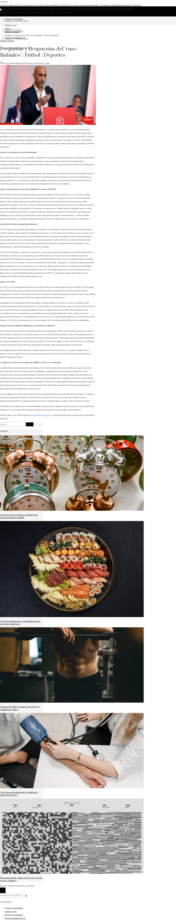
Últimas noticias (7, 41)
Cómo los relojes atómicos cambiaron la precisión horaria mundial (28, 5)
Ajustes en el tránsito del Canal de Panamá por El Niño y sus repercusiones (39, 12)
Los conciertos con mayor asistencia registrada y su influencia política (87, 5)
